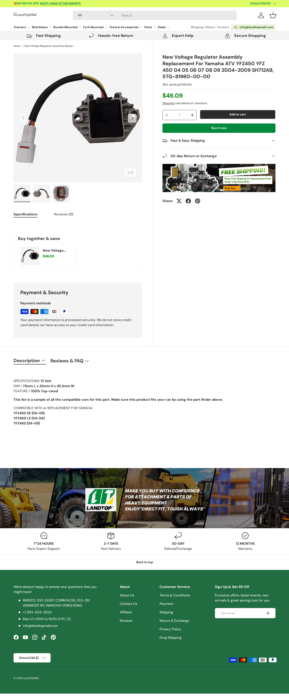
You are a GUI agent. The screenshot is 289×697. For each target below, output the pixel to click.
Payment (166, 603)
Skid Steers (40, 27)
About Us (127, 595)
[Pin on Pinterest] (197, 201)
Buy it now (219, 128)
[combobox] (155, 15)
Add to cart (237, 114)
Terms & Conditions (175, 595)
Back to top (144, 562)
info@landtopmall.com (40, 626)
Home (17, 46)
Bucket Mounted (65, 27)
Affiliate (126, 612)
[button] (273, 15)
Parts (148, 27)
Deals (162, 27)
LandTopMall (31, 678)
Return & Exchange (174, 620)
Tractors (20, 27)
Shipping (197, 27)
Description (27, 361)
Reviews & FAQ (66, 361)
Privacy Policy (170, 629)
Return (210, 27)
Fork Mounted (93, 27)
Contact (223, 27)
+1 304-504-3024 (37, 612)
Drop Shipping (171, 637)
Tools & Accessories (123, 27)
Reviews (126, 620)
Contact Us (128, 603)
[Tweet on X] (179, 201)
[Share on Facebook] (188, 201)
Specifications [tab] (25, 214)
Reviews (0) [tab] (63, 214)
